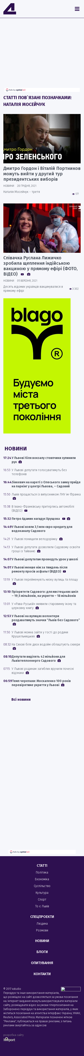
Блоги (42, 952)
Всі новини (21, 699)
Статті (42, 865)
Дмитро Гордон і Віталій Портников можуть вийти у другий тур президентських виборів (42, 174)
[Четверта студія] (9, 8)
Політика (42, 872)
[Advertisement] (42, 56)
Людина (42, 924)
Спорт (42, 899)
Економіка (42, 879)
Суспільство (42, 886)
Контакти (42, 974)
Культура (42, 893)
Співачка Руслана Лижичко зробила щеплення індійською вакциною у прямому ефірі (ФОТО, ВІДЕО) (40, 266)
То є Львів (42, 906)
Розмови (42, 930)
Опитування (42, 963)
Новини (42, 941)
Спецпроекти (42, 917)
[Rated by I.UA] (71, 990)
